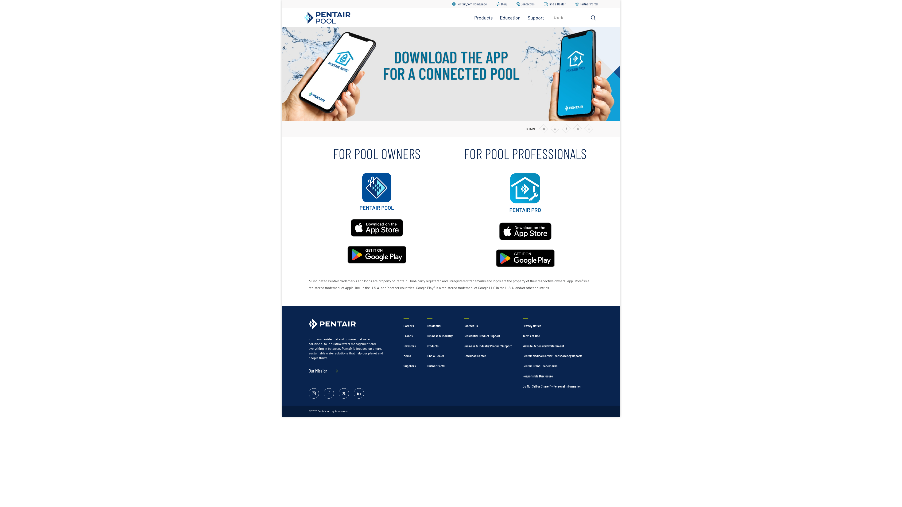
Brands (408, 336)
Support (536, 17)
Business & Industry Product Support (488, 346)
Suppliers (410, 366)
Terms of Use (531, 336)
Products (483, 17)
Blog (504, 4)
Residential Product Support (482, 336)
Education (510, 17)
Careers (409, 325)
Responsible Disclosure (538, 376)
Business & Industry (440, 336)
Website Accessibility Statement (543, 346)
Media (407, 355)
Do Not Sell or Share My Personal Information (552, 386)
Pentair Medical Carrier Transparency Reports (552, 355)
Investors (410, 346)
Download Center (475, 355)
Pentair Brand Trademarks (540, 366)
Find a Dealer (557, 4)
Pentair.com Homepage (472, 4)
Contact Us (528, 4)
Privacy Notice (532, 325)
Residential (434, 325)
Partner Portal (589, 4)
